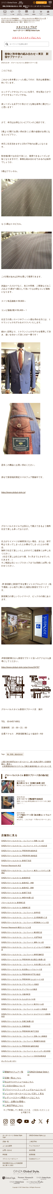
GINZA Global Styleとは (37, 1135)
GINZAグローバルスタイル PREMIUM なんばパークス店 (22, 979)
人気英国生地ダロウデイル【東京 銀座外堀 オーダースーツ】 (27, 766)
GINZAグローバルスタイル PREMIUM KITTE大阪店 (20, 974)
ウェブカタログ (34, 1146)
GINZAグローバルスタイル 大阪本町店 (15, 994)
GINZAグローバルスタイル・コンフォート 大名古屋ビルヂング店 (25, 964)
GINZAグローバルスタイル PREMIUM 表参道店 (19, 856)
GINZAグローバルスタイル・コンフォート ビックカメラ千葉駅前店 (25, 948)
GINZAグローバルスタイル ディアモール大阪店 (19, 989)
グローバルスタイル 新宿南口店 (13, 903)
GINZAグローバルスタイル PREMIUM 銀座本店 (19, 851)
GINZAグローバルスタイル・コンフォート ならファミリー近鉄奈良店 (25, 1015)
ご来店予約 (33, 1141)
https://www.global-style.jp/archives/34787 (20, 667)
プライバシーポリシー (10, 1159)
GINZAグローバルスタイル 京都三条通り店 (17, 1021)
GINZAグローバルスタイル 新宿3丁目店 (16, 861)
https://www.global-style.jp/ (13, 492)
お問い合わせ (7, 1150)
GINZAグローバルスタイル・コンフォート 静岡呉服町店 (22, 955)
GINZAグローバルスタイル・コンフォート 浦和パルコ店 (22, 942)
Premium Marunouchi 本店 (11, 866)
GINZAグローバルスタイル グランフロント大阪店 (20, 984)
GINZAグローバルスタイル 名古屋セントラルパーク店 (21, 969)
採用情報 (32, 1154)
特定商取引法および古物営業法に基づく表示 (13, 1164)
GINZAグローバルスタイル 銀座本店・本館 (17, 883)
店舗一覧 (6, 1141)
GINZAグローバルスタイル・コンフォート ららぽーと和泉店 (24, 1009)
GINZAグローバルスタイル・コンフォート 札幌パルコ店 (22, 841)
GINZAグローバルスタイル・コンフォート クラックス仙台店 (24, 846)
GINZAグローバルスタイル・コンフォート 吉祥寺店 (20, 913)
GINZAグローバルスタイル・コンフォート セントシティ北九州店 (25, 1051)
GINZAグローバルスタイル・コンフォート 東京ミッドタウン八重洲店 (25, 872)
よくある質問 (7, 1146)
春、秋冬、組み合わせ (15, 754)
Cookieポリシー (34, 1159)
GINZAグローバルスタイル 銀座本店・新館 (17, 888)
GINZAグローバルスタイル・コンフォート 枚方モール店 (22, 1004)
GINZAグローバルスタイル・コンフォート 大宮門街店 (21, 937)
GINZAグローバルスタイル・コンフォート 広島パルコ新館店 (24, 1036)
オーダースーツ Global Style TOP (12, 1136)
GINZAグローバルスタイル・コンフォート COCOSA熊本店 (23, 1056)
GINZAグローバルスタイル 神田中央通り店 (17, 898)
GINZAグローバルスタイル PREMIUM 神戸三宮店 (20, 1031)
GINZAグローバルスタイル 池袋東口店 (15, 908)
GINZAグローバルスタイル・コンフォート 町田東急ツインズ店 (25, 922)
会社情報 (32, 1150)
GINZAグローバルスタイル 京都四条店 (15, 1026)
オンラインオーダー (8, 1061)
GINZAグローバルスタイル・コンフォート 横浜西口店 (21, 932)
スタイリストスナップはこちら (26, 38)
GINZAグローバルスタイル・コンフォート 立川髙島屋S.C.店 (24, 917)
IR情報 (5, 1154)
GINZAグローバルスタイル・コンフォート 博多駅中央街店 (23, 1041)
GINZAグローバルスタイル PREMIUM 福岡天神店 (20, 1046)
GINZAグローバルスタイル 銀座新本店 (15, 878)
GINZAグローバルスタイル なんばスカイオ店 (18, 999)
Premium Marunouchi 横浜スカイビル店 (16, 927)
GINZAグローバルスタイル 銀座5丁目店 (16, 893)
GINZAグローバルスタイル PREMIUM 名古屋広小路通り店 (23, 959)
